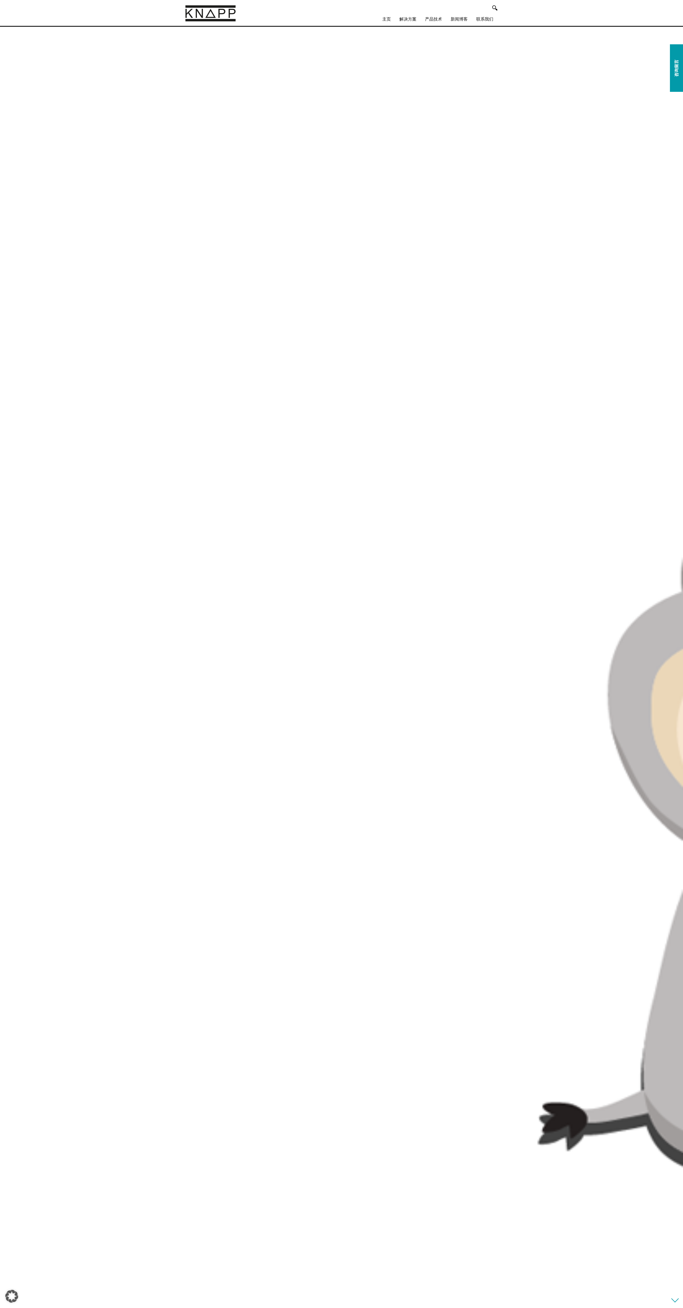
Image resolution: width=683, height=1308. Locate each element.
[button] (11, 1296)
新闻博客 (459, 19)
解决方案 (407, 19)
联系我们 (484, 19)
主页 (386, 19)
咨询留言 (676, 68)
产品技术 (433, 19)
